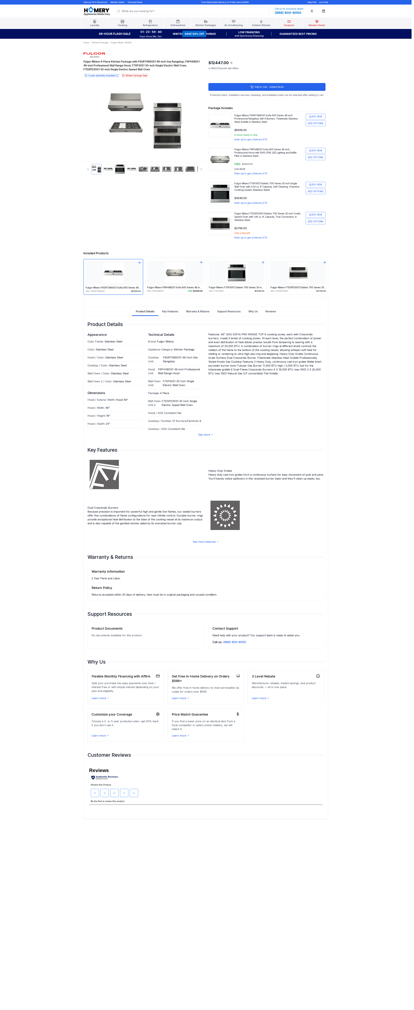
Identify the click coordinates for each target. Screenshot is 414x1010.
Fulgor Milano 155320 (121, 42)
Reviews (270, 311)
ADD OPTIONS (315, 123)
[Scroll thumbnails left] (88, 169)
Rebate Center (117, 2)
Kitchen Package (100, 42)
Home (86, 42)
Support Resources (229, 311)
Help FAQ (312, 2)
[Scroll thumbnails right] (201, 169)
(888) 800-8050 (234, 642)
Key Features (170, 311)
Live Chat (323, 2)
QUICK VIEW (315, 116)
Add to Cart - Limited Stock (269, 86)
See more (204, 434)
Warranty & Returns (197, 311)
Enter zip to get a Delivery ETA (250, 139)
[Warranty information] (117, 75)
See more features (204, 541)
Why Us (253, 311)
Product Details (145, 311)
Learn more (99, 698)
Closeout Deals (135, 2)
